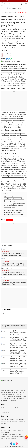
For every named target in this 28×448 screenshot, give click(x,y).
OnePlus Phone (18, 410)
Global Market (5, 412)
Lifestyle (3, 421)
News (6, 13)
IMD (2, 408)
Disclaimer (20, 430)
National (3, 419)
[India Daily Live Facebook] (7, 59)
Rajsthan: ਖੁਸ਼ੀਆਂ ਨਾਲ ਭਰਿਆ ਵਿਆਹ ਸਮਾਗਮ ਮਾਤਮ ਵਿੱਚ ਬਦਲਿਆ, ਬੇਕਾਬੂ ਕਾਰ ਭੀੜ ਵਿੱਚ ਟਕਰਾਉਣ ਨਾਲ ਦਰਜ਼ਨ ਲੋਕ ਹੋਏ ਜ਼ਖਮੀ (14, 213)
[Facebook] (11, 443)
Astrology (4, 423)
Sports (9, 421)
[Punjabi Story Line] (6, 4)
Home (2, 13)
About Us (3, 430)
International (12, 13)
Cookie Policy (14, 437)
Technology (21, 421)
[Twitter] (14, 443)
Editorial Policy (5, 432)
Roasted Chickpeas (15, 408)
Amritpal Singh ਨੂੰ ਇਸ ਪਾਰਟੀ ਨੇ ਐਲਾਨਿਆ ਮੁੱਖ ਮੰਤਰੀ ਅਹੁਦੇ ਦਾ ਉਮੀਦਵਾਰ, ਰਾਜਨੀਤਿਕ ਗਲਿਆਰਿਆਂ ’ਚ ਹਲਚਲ (14, 206)
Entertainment (19, 419)
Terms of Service (11, 430)
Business (14, 421)
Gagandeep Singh (8, 54)
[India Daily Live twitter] (9, 59)
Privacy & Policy (5, 437)
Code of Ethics (5, 439)
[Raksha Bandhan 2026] (14, 8)
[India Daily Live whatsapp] (11, 59)
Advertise (21, 437)
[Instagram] (17, 443)
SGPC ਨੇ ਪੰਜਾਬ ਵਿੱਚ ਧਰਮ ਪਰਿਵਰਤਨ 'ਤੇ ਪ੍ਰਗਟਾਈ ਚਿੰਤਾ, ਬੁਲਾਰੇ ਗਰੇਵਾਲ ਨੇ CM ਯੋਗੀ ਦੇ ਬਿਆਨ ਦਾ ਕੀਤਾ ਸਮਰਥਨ (14, 199)
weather (7, 408)
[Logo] (14, 384)
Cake (11, 410)
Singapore (9, 220)
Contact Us (13, 439)
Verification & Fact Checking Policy (10, 434)
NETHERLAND (5, 410)
